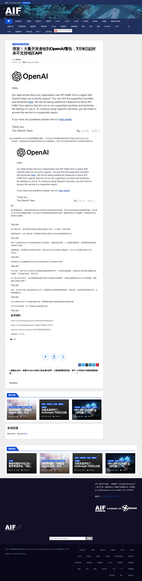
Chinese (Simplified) (64, 30)
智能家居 (44, 26)
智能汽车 (10, 26)
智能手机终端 (115, 21)
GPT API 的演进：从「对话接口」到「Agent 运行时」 (85, 412)
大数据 (104, 21)
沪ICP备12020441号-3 (19, 554)
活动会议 (29, 32)
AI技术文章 (12, 407)
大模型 (29, 21)
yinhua (18, 59)
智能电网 (74, 26)
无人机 (53, 26)
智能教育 (26, 44)
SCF (9, 32)
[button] (129, 26)
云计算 (76, 21)
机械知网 (18, 32)
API (26, 62)
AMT (117, 26)
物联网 (48, 21)
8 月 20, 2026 (80, 470)
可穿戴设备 (22, 26)
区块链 (95, 21)
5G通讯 (85, 21)
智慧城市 (64, 26)
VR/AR (57, 21)
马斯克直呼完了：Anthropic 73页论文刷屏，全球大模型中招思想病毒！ (54, 413)
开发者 (36, 62)
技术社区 (107, 26)
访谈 (90, 26)
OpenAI (30, 62)
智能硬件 (33, 26)
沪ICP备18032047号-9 (110, 496)
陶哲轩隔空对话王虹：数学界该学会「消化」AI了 (21, 466)
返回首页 (49, 32)
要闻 (83, 26)
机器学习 (39, 21)
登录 (138, 26)
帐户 (38, 32)
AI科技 (14, 44)
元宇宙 (67, 21)
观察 (98, 26)
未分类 (43, 404)
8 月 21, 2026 (15, 470)
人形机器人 (18, 21)
